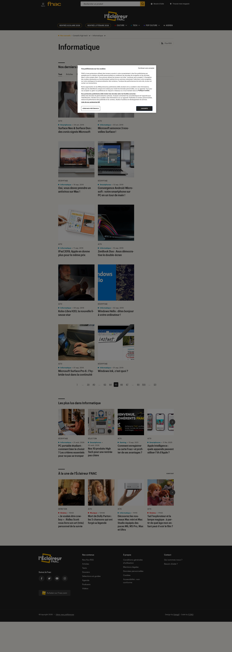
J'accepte (144, 108)
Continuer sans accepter (146, 68)
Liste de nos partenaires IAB (90, 102)
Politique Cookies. (144, 90)
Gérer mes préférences (91, 108)
